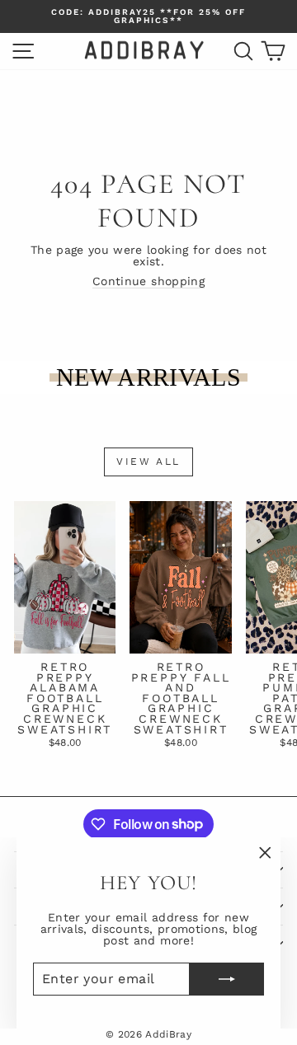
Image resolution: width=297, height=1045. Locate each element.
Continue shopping (148, 281)
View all (148, 461)
